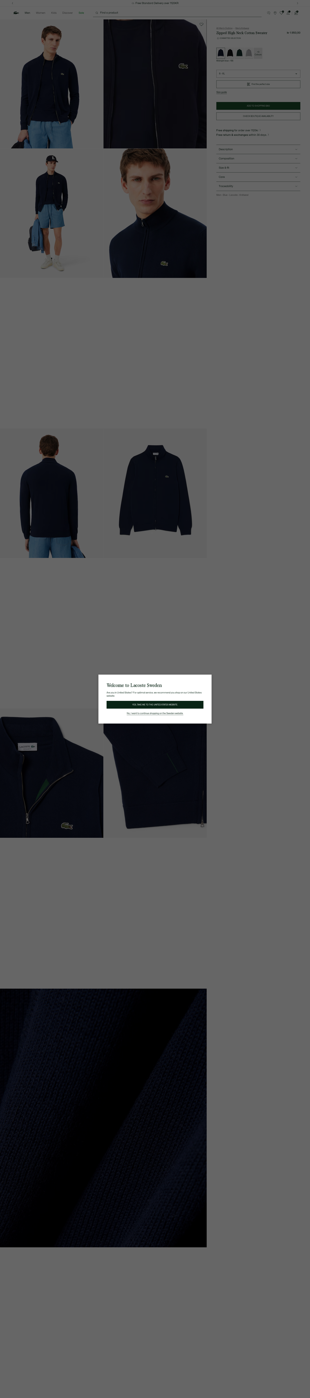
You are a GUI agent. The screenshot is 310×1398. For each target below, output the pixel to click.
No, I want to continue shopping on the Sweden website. (155, 713)
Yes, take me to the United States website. (155, 705)
